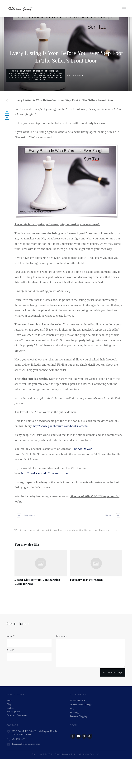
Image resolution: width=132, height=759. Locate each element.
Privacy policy (13, 711)
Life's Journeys (41, 73)
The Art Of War (82, 448)
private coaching (35, 77)
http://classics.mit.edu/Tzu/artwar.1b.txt (45, 473)
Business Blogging (78, 716)
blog (15, 71)
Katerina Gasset (19, 73)
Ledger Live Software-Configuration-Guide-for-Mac (40, 569)
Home (9, 700)
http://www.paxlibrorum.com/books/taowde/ (60, 426)
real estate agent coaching (44, 78)
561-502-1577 (18, 739)
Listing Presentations (47, 75)
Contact (10, 708)
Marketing (15, 77)
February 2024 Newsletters (96, 569)
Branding (26, 71)
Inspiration (40, 71)
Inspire (53, 71)
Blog (9, 704)
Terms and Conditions (17, 715)
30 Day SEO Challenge (80, 704)
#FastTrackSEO (77, 700)
